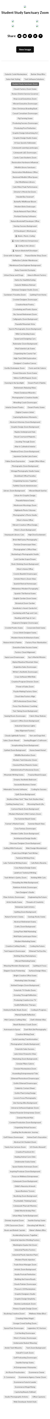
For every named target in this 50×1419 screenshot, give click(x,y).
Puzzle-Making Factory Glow (25, 691)
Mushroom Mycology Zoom (25, 505)
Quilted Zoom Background (15, 750)
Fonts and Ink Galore (37, 368)
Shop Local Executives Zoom (25, 99)
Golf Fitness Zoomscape (13, 1137)
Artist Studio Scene (14, 902)
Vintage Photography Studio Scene (25, 471)
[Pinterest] (40, 36)
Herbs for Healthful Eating (25, 280)
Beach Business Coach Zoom (25, 1024)
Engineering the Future (37, 897)
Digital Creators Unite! (25, 412)
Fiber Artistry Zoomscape (13, 897)
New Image (25, 49)
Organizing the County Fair (25, 353)
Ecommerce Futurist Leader (25, 1382)
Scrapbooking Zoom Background (25, 745)
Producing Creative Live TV (25, 1000)
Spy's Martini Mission (36, 657)
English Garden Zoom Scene (25, 598)
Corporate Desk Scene (36, 628)
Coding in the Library (26, 246)
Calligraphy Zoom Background (25, 319)
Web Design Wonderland (36, 848)
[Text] (19, 36)
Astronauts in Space (12, 1029)
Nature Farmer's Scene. (14, 917)
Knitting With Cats (38, 877)
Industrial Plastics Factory (25, 1250)
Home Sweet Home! (38, 750)
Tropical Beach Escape (37, 775)
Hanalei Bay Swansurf (25, 197)
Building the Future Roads (25, 1279)
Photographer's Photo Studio (25, 515)
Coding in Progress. (39, 1010)
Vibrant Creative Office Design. (25, 525)
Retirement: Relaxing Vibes (25, 388)
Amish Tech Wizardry (13, 1348)
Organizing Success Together (25, 481)
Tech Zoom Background (35, 1348)
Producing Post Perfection (25, 128)
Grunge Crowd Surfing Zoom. (25, 1323)
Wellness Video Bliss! (37, 1313)
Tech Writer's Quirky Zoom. (15, 877)
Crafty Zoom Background (25, 926)
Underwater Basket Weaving (25, 1343)
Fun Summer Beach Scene (25, 819)
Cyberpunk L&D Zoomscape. (25, 153)
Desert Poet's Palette (36, 383)
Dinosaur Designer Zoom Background (25, 843)
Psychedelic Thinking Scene (25, 1201)
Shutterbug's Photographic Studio (25, 554)
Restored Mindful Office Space (25, 177)
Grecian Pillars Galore (25, 1064)
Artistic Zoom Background (25, 1269)
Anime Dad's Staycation (37, 1137)
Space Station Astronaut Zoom (25, 1167)
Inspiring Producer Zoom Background (25, 1171)
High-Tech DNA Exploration (25, 358)
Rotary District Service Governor (25, 94)
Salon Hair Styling (13, 79)
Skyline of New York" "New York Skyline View (25, 799)
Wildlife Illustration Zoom (25, 755)
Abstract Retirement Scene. (25, 922)
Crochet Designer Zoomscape (25, 299)
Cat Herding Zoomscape (25, 1333)
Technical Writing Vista (25, 858)
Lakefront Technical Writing (25, 873)
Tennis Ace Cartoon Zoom (15, 1147)
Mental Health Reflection (25, 1015)
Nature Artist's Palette (12, 642)
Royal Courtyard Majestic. (25, 437)
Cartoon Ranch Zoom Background (25, 809)
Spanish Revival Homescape (25, 584)
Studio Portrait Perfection (25, 1274)
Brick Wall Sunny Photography (25, 540)
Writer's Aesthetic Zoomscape (25, 672)
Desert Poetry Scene (36, 407)
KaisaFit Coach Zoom (25, 1353)
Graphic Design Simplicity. (25, 1299)
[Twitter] (35, 36)
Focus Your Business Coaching (25, 706)
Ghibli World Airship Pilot (25, 1211)
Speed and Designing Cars (25, 339)
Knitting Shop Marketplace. (25, 956)
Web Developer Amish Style (25, 1402)
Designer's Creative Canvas (25, 363)
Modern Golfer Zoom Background (25, 833)
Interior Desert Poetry (15, 407)
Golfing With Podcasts (13, 848)
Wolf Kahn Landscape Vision (25, 936)
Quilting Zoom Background (25, 912)
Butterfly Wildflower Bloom (25, 201)
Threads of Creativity (34, 902)
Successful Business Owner (25, 784)
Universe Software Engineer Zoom (25, 1108)
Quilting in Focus (39, 966)
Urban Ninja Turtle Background (25, 1216)
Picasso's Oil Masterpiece (25, 1289)
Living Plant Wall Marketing (25, 931)
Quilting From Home (38, 295)
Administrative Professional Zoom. (25, 770)
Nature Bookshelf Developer (26, 250)
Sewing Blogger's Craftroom (35, 740)
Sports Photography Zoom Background (25, 329)
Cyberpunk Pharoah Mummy (25, 1206)
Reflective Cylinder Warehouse (25, 260)
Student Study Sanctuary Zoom (25, 84)
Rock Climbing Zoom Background (25, 564)
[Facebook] (30, 36)
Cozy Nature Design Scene (25, 868)
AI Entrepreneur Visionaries (25, 1367)
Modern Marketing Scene (25, 941)
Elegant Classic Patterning (14, 971)
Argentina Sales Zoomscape (25, 667)
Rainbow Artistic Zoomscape (25, 887)
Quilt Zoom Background (25, 794)
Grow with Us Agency (12, 255)
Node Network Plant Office (25, 211)
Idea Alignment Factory (25, 731)
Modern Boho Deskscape (25, 206)
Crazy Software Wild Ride (25, 677)
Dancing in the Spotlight (14, 383)
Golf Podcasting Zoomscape (25, 1357)
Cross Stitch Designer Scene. (25, 633)
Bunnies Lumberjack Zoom (25, 1304)
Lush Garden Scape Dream (25, 559)
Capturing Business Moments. (25, 417)
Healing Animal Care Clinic (25, 1157)
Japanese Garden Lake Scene (25, 456)
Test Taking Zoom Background (25, 711)
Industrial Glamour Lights (25, 726)
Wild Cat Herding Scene (25, 334)
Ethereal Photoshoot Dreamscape (25, 1078)
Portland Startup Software (25, 216)
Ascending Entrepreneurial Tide (25, 1073)
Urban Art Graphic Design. (25, 495)
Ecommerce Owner (36, 1372)
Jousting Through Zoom (25, 442)
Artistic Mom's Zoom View (25, 579)
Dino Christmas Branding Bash (25, 108)
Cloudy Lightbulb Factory (15, 735)
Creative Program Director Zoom (25, 682)
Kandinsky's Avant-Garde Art (25, 608)
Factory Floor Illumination (36, 642)
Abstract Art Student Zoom (25, 1142)
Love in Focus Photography (25, 1098)
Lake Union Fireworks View (25, 1054)
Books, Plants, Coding (26, 236)
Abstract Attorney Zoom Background (25, 422)
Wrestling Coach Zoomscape (25, 402)
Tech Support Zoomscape (14, 951)
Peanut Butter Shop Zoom (35, 255)
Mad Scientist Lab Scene (25, 348)
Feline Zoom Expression (15, 461)
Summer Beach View (36, 824)
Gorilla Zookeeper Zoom (14, 368)
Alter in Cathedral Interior (25, 446)
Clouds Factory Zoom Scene (25, 89)
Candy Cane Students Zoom (25, 157)
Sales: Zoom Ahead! (11, 740)
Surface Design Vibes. (37, 971)
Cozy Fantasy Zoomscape (25, 828)
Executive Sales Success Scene (25, 647)
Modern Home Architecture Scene (25, 638)
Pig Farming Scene (25, 118)
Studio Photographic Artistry (16, 1397)
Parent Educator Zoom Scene (25, 373)
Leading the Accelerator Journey (25, 1132)
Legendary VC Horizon (37, 1328)
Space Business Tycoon (25, 1191)
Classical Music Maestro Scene (25, 765)
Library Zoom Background (14, 491)
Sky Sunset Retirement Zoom (25, 314)
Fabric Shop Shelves (38, 716)
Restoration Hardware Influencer (25, 162)
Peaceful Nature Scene (25, 500)
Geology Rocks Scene (36, 917)
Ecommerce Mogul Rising (25, 1387)
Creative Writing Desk (25, 1034)
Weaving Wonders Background (16, 966)
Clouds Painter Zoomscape (25, 1284)
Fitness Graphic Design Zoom (25, 1309)
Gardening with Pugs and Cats (25, 613)
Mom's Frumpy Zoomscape (25, 1338)
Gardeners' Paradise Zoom (15, 295)
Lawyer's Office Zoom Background (25, 721)
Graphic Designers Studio (25, 1294)
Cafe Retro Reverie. (39, 863)
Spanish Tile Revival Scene (25, 593)
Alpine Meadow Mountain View (25, 662)
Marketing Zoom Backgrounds (25, 1059)
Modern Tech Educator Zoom (25, 760)
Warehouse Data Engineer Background (25, 265)
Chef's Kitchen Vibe (38, 1020)
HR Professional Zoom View (25, 701)
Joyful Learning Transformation (25, 1039)
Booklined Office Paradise (25, 476)
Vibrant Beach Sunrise (38, 491)
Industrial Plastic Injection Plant (25, 1255)
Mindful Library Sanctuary (25, 167)
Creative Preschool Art (25, 1152)
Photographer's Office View (25, 549)
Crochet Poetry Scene (14, 628)
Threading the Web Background (25, 882)
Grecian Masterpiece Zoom (25, 1069)
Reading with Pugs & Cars (25, 618)
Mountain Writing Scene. (14, 775)
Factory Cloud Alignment (25, 652)
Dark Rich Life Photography (35, 1029)
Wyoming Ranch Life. (35, 804)
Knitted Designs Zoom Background (25, 985)
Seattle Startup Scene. (25, 1362)
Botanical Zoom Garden (25, 603)
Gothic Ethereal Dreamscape (25, 1083)
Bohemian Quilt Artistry (25, 907)
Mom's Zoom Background (25, 530)
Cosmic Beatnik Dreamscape (25, 574)
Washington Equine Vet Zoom (25, 1245)
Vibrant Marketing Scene (25, 961)
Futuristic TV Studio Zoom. (25, 990)
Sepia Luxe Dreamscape (14, 657)
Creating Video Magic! (25, 1318)
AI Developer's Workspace (25, 231)
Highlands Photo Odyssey (25, 510)
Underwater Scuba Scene (25, 1162)
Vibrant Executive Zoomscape (25, 104)
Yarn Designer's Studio (25, 892)
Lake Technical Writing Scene (15, 863)
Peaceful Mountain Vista (25, 324)
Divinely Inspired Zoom (14, 1220)
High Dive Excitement (36, 535)
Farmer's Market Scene (14, 824)
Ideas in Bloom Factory (37, 275)
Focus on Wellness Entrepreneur (25, 1176)
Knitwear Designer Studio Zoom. (25, 290)
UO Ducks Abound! (38, 1147)
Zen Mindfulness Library (25, 182)
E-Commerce (9, 1377)
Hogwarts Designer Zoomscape (25, 623)
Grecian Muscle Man (25, 1118)
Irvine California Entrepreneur (26, 241)
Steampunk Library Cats (14, 535)
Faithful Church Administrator (25, 486)
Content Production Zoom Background (25, 1122)
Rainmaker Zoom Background (25, 344)
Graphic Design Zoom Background (25, 427)
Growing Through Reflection (25, 995)
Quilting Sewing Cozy (14, 804)
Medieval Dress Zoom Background (25, 451)
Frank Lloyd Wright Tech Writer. (25, 853)
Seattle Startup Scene (36, 1220)
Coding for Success (38, 789)
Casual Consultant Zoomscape (25, 113)
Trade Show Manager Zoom (25, 1264)
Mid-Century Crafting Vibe (15, 1020)
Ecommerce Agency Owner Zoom (32, 1377)
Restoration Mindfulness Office (25, 172)
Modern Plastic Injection (25, 1260)
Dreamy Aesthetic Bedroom (25, 779)
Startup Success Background (25, 226)
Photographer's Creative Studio (25, 397)
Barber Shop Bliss (38, 74)
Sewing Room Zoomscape (14, 716)
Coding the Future (37, 946)
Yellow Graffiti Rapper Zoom (25, 378)
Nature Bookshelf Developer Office (25, 221)
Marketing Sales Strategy (25, 980)
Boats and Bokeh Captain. (14, 1230)
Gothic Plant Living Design (25, 1093)
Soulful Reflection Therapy (25, 1005)
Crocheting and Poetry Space (25, 309)
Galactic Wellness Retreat (25, 285)
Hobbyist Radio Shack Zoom (15, 1010)
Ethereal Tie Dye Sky (37, 951)
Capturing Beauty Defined (25, 1392)
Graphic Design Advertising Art (25, 133)
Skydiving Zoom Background (25, 1196)
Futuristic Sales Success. (25, 1049)
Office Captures (38, 1397)
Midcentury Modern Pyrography (25, 589)
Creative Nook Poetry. (25, 304)
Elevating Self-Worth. (36, 1225)
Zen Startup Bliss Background (25, 1103)
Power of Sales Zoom (25, 686)
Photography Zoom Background (25, 466)
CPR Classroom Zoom (14, 1225)
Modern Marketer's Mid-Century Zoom (25, 814)
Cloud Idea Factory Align (25, 696)
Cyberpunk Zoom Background (25, 1181)
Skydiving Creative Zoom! (14, 1313)
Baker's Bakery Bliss (38, 1230)
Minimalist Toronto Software (15, 789)
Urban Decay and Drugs (13, 275)
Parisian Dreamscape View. (25, 544)
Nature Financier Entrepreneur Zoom (25, 1113)
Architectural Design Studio (25, 838)
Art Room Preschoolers (15, 1372)
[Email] (25, 36)
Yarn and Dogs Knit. (37, 735)
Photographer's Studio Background (25, 1044)
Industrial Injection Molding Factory (25, 1240)
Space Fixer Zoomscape (13, 1328)
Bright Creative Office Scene (25, 975)
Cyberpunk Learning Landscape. (25, 148)
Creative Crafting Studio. (16, 946)
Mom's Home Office (25, 520)
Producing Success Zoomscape (25, 123)
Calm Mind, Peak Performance (25, 187)
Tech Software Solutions (34, 79)
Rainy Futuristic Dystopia (25, 270)
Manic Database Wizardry (25, 393)
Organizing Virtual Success (25, 1127)
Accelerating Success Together (25, 1235)
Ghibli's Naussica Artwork (25, 1186)
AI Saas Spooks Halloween (25, 143)
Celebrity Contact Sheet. (25, 1088)
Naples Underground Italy (25, 432)
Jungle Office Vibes (36, 461)
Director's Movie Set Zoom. (25, 192)
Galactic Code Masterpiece (16, 74)
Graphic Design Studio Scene (25, 138)
